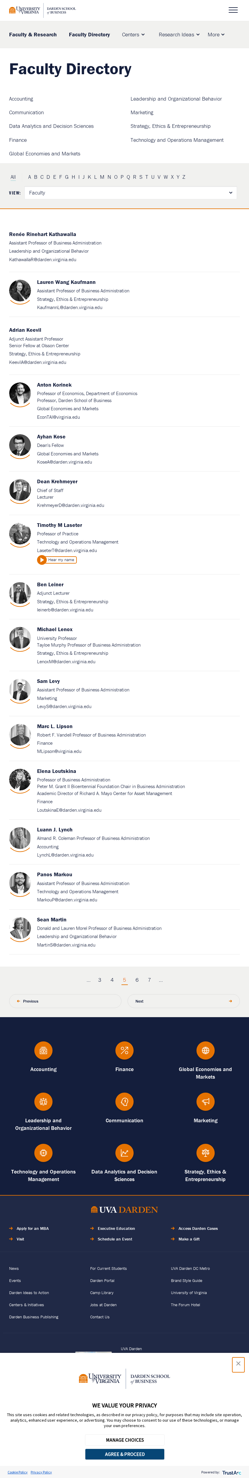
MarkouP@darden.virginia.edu (67, 900)
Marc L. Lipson (55, 726)
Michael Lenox (55, 629)
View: (15, 193)
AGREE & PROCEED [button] (125, 1454)
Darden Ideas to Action (29, 1292)
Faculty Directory (89, 34)
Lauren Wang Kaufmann (66, 281)
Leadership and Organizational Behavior (176, 98)
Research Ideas (176, 34)
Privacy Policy (41, 1472)
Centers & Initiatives (26, 1304)
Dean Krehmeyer (57, 481)
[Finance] (124, 1053)
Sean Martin (52, 919)
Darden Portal (102, 1280)
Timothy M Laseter (59, 524)
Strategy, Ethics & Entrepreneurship (171, 125)
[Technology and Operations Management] (43, 1156)
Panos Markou (54, 874)
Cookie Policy (18, 1472)
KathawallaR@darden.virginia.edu (42, 259)
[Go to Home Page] (124, 1210)
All (13, 176)
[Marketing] (205, 1105)
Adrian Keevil (25, 329)
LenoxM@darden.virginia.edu (66, 661)
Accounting (21, 98)
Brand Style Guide (186, 1280)
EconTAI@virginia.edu (58, 417)
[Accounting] (43, 1053)
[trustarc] (231, 1472)
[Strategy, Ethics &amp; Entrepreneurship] (205, 1156)
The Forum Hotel (185, 1304)
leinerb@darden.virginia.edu (65, 610)
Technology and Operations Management (177, 139)
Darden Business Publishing (33, 1317)
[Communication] (124, 1105)
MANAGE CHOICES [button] (125, 1440)
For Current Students (108, 1268)
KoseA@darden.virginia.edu (64, 462)
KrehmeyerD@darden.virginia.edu (70, 505)
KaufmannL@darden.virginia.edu (69, 307)
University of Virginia (189, 1292)
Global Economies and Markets (44, 153)
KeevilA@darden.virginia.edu (37, 362)
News (14, 1268)
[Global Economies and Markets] (205, 1053)
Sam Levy (48, 680)
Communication (26, 112)
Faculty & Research (33, 34)
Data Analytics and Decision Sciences (51, 125)
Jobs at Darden (103, 1304)
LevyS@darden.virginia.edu (64, 706)
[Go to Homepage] (42, 10)
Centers (130, 34)
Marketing (142, 112)
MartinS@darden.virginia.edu (66, 945)
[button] (238, 1364)
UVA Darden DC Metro (190, 1268)
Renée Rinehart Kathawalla (42, 234)
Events (15, 1280)
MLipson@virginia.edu (59, 751)
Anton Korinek (54, 384)
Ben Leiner (50, 584)
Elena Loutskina (56, 770)
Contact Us (100, 1317)
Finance (18, 139)
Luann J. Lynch (55, 829)
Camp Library (102, 1292)
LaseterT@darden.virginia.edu (67, 550)
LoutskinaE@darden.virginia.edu (69, 810)
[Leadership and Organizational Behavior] (43, 1105)
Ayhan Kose (51, 436)
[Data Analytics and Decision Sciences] (124, 1156)
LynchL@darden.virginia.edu (65, 855)
